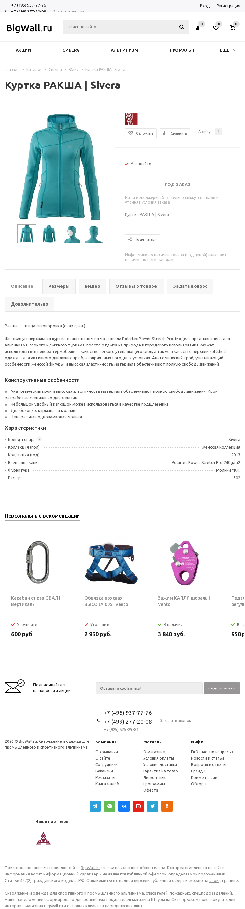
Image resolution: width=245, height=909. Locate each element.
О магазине (154, 752)
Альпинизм (124, 50)
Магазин (152, 742)
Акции (23, 50)
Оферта (150, 790)
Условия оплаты (158, 758)
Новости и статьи (207, 758)
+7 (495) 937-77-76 (28, 5)
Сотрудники (106, 765)
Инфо (197, 742)
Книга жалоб (107, 784)
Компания (106, 742)
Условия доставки (160, 765)
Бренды (198, 771)
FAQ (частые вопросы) (212, 752)
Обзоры (198, 784)
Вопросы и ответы (208, 765)
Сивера (71, 50)
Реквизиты (105, 777)
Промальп (182, 50)
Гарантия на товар (160, 771)
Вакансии (104, 771)
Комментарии (204, 777)
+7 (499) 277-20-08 (28, 11)
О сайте (102, 758)
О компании (106, 752)
